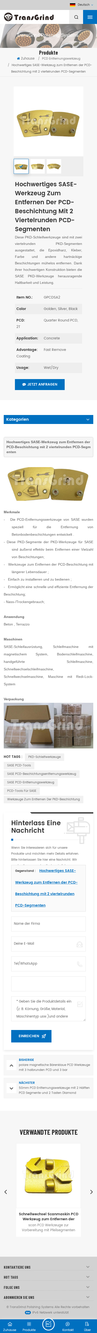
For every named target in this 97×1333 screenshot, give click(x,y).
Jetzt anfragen (42, 384)
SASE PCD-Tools (19, 765)
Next (91, 1191)
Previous (5, 1191)
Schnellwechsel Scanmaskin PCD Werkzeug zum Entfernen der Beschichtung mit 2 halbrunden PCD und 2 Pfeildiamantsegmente (48, 1217)
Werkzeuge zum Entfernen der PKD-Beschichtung (43, 799)
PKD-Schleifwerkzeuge (44, 757)
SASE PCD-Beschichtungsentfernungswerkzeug (41, 774)
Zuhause (28, 58)
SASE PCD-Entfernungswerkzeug (30, 782)
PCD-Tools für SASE (21, 791)
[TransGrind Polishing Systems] (41, 15)
